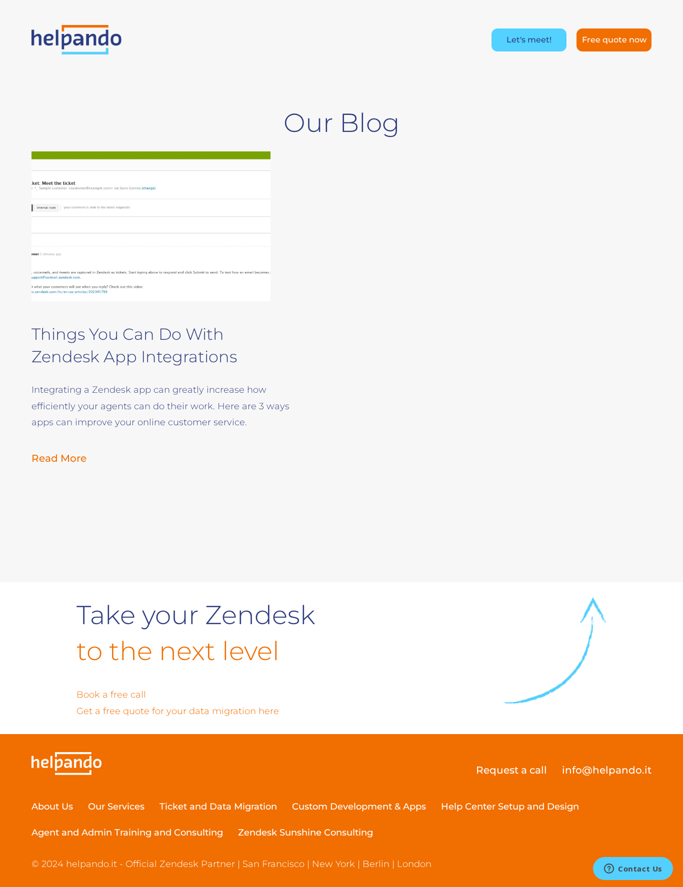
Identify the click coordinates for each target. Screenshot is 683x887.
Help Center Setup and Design (510, 806)
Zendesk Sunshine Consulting (305, 832)
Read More (59, 458)
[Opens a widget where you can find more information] (633, 869)
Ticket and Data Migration (218, 806)
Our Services (116, 806)
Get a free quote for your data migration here (177, 711)
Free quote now (614, 39)
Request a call (511, 770)
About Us (52, 806)
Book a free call (111, 694)
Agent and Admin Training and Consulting (127, 832)
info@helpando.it (607, 770)
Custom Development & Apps (359, 806)
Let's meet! (529, 39)
